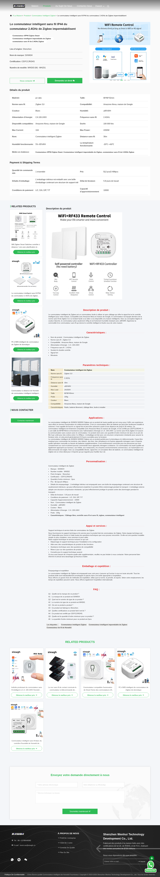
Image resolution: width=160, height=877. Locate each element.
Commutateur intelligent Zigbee (43, 16)
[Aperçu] (19, 6)
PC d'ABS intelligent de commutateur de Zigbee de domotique (133, 688)
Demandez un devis (64, 81)
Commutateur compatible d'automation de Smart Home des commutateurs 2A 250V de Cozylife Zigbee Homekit (97, 688)
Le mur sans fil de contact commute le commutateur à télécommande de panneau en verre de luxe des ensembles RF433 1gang (62, 688)
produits (27, 16)
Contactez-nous (84, 6)
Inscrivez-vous (144, 861)
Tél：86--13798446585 (22, 840)
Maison (35, 6)
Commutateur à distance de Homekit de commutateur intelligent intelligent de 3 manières (25, 393)
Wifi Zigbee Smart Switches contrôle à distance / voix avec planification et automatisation (25, 247)
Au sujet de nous (63, 6)
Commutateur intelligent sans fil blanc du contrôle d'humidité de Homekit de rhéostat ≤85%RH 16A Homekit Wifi (27, 742)
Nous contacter (26, 81)
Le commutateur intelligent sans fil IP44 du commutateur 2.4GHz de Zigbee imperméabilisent (26, 295)
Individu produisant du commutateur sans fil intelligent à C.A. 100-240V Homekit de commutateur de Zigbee (26, 688)
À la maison (17, 16)
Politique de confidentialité (14, 874)
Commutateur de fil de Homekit (59, 627)
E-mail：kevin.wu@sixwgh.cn (24, 845)
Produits (47, 6)
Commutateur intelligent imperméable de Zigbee (108, 625)
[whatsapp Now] (150, 866)
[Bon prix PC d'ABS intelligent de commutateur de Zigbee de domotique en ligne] (26, 323)
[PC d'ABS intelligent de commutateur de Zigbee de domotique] (133, 667)
